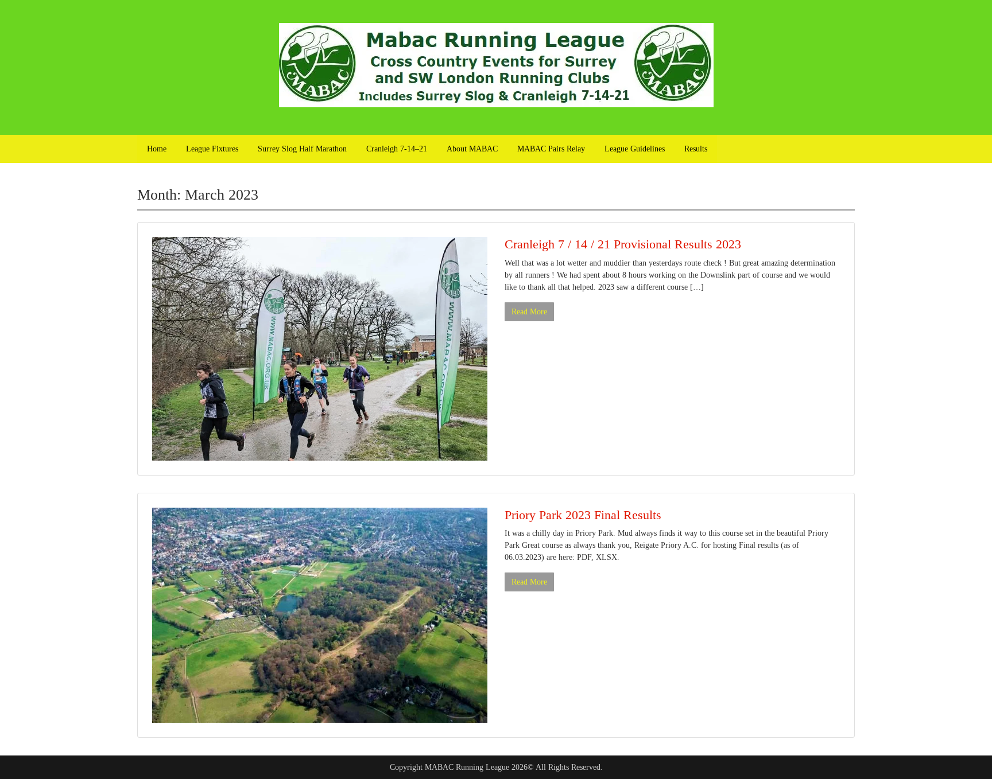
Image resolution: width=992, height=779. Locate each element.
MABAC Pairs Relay (551, 149)
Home (156, 149)
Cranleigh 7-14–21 (396, 149)
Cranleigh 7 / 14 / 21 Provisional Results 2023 (623, 244)
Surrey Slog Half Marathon (302, 149)
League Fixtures (212, 149)
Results (695, 149)
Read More (529, 311)
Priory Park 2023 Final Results (583, 515)
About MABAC (472, 149)
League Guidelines (634, 149)
